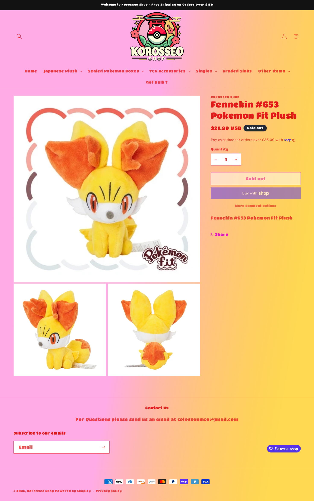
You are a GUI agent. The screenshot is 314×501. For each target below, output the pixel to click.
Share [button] (222, 234)
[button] (19, 36)
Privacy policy (109, 490)
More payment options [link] (255, 206)
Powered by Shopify (73, 490)
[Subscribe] (103, 447)
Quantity (219, 149)
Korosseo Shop (40, 490)
